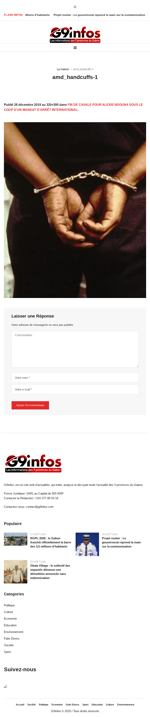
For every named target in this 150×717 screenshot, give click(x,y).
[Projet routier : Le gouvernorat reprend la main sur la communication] (87, 544)
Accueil (20, 704)
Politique (9, 605)
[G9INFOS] (75, 35)
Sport (7, 651)
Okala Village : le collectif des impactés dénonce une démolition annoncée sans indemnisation (50, 572)
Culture (8, 612)
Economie (10, 618)
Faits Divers (11, 638)
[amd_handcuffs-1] (75, 210)
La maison (63, 69)
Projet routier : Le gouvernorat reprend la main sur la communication (83, 14)
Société (8, 645)
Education (10, 625)
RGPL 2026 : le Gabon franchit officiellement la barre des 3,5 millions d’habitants (50, 542)
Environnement (13, 632)
